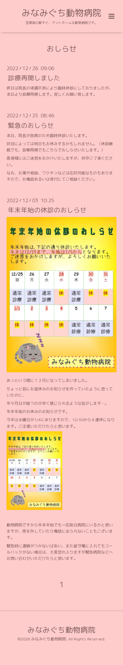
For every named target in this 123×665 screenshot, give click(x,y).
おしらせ (62, 49)
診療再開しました (34, 77)
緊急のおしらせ (31, 125)
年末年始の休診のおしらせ (47, 209)
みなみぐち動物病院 (61, 13)
